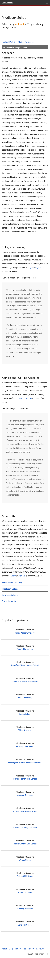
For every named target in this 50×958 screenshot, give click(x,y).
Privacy (31, 949)
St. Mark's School (25, 892)
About (4, 949)
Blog (11, 949)
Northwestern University (12, 583)
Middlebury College (10, 589)
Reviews (40, 949)
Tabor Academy (25, 730)
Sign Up (38, 267)
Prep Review (7, 2)
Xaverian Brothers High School (25, 681)
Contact (18, 949)
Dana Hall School (25, 925)
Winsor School (25, 860)
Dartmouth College (10, 595)
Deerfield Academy (25, 649)
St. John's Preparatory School (25, 811)
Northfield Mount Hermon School (25, 665)
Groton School (25, 714)
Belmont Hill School (25, 876)
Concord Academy (25, 795)
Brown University (9, 601)
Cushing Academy (25, 909)
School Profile (9, 42)
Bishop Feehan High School (25, 779)
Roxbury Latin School (25, 746)
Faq (24, 949)
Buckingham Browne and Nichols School (25, 763)
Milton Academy (25, 698)
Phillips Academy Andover (25, 633)
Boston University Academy (25, 827)
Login (30, 267)
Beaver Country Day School (25, 844)
